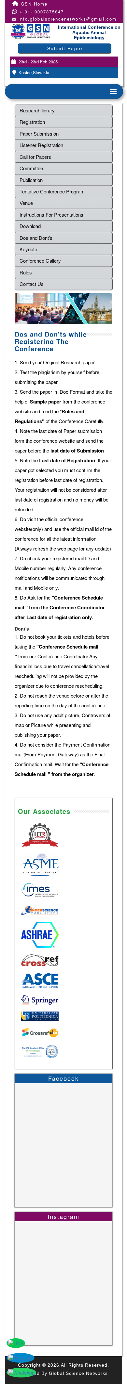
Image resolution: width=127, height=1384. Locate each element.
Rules (26, 272)
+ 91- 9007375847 (41, 11)
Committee (31, 168)
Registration (32, 121)
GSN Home (33, 4)
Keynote (28, 249)
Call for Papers (35, 156)
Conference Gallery (40, 260)
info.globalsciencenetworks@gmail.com (68, 19)
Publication (31, 179)
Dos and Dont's (36, 237)
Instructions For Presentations (51, 214)
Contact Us (32, 283)
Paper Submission (39, 133)
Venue (26, 202)
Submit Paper (65, 48)
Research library (37, 110)
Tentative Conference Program (52, 191)
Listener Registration (41, 144)
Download (30, 225)
